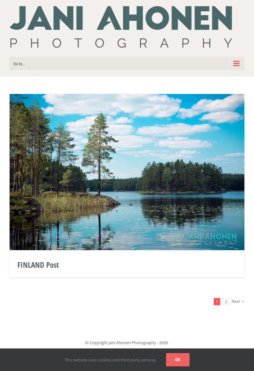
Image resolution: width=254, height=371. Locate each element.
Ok (178, 359)
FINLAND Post (38, 264)
